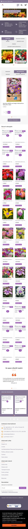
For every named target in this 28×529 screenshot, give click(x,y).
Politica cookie (6, 521)
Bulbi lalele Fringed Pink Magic (8, 240)
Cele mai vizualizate (7, 392)
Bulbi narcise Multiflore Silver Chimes (20, 298)
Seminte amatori (20, 61)
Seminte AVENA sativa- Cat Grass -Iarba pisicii (7, 408)
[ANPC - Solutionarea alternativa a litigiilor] (14, 506)
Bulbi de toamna (20, 38)
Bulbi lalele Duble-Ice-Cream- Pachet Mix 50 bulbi (8, 142)
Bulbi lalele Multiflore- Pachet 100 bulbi (8, 259)
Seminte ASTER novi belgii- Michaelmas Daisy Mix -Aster (13, 104)
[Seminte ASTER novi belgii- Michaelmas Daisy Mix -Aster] (14, 90)
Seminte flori (20, 41)
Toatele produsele (13, 120)
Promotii (7, 71)
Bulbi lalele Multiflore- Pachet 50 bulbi (20, 259)
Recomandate (20, 71)
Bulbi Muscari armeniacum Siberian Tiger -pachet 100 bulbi (20, 318)
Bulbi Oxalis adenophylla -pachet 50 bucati (20, 279)
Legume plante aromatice (14, 46)
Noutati (8, 74)
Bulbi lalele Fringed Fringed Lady (20, 240)
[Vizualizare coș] (25, 5)
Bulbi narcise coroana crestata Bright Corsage (20, 357)
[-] (6, 113)
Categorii (7, 38)
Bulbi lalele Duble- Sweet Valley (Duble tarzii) (8, 161)
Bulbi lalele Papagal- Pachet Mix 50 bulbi (8, 279)
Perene (14, 44)
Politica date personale (16, 521)
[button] (9, 112)
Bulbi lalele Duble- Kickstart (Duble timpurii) (20, 181)
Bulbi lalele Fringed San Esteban (20, 220)
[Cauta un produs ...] (21, 5)
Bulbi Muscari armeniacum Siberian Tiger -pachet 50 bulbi (8, 337)
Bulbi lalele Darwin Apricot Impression (20, 200)
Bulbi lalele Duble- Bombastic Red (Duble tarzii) (8, 181)
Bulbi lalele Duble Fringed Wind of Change (8, 200)
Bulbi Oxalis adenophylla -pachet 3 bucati (8, 298)
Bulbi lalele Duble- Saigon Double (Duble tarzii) (20, 161)
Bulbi (7, 61)
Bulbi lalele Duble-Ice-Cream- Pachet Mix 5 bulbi (20, 142)
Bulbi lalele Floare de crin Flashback (8, 220)
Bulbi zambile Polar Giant (8, 318)
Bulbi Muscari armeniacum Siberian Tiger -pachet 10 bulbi (20, 337)
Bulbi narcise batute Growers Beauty (8, 357)
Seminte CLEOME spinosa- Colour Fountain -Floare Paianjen (20, 408)
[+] (6, 111)
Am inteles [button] (14, 525)
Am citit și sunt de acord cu (10, 492)
